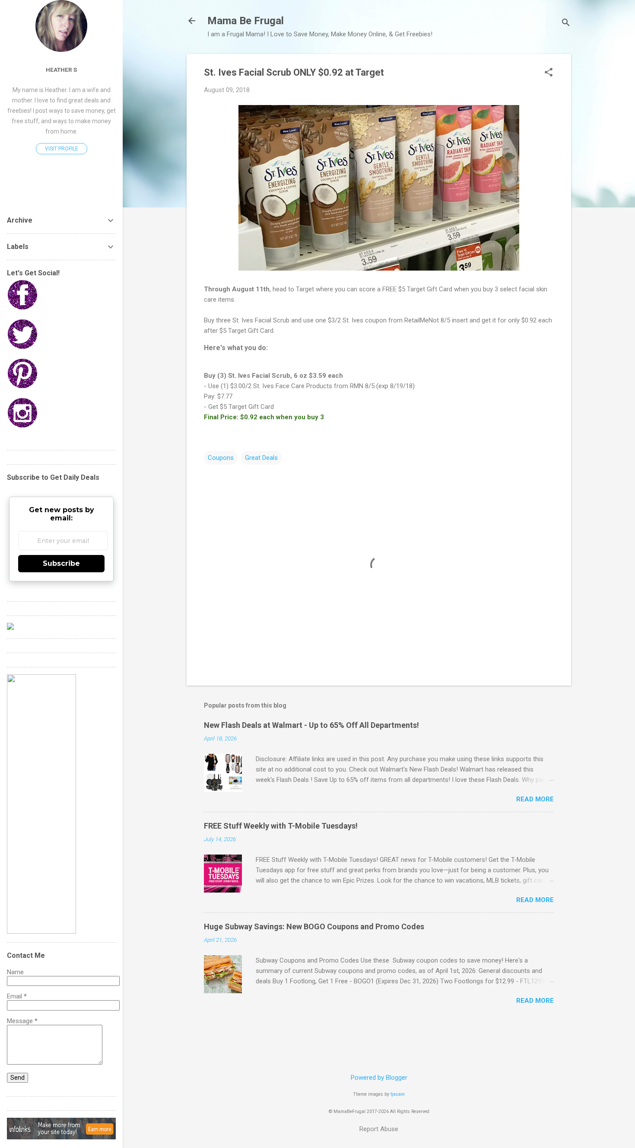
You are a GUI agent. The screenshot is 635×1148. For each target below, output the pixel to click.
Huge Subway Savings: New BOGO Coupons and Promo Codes (314, 926)
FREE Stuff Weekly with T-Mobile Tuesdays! (281, 825)
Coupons (221, 458)
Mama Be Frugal (245, 21)
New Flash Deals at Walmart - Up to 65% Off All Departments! (311, 725)
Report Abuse (378, 1129)
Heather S (61, 69)
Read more (535, 799)
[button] (548, 73)
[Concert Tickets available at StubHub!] (10, 627)
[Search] (566, 23)
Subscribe (61, 563)
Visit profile (61, 149)
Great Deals (261, 458)
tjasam (398, 1094)
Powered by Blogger (379, 1077)
